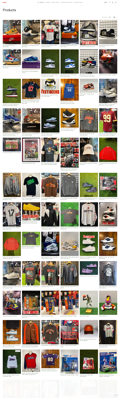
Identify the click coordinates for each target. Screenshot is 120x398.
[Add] (19, 42)
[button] (110, 17)
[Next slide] (19, 32)
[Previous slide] (5, 32)
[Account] (112, 2)
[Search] (109, 2)
